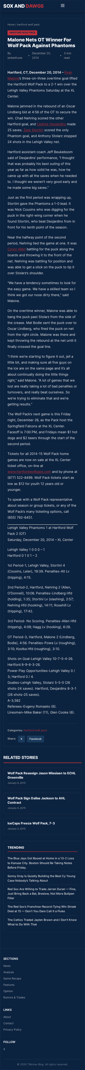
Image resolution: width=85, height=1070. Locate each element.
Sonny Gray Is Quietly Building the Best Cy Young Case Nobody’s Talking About (41, 878)
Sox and (23, 6)
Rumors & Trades (14, 997)
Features (8, 984)
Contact (8, 1023)
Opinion (8, 991)
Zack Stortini (33, 130)
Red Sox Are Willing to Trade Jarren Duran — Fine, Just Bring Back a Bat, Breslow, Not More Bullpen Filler (42, 893)
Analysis (8, 972)
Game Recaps (12, 978)
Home (11, 24)
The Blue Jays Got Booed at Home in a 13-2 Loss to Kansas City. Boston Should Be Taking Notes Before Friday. (41, 863)
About (7, 1017)
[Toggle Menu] (63, 6)
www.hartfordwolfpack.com (29, 472)
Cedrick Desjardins (51, 124)
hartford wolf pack (28, 24)
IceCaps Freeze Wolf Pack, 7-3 (31, 823)
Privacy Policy (12, 1029)
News (6, 965)
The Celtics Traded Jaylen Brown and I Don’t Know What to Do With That (42, 922)
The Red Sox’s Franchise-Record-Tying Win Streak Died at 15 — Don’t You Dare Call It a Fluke (42, 909)
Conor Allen (17, 249)
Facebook (35, 738)
